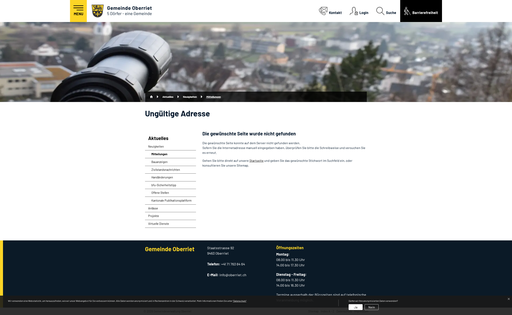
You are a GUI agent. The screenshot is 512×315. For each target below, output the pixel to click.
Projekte (153, 216)
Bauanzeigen (159, 162)
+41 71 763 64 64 (233, 264)
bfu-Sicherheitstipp (163, 185)
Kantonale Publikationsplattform (171, 200)
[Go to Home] (151, 96)
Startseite (256, 160)
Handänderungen (162, 177)
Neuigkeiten (156, 146)
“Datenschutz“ (239, 300)
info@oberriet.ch (232, 275)
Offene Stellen (160, 192)
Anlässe (153, 208)
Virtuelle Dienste (158, 223)
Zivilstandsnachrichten (165, 169)
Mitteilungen (161, 155)
